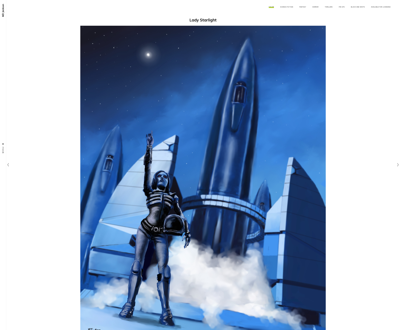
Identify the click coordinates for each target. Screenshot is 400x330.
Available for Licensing (381, 7)
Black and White (358, 7)
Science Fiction (286, 7)
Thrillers (329, 7)
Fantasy (302, 7)
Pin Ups (342, 7)
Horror (315, 7)
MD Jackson (3, 10)
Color (271, 7)
